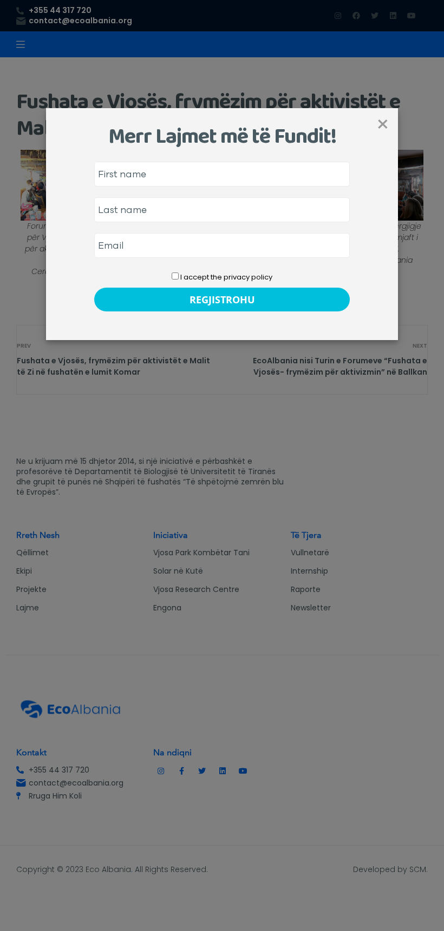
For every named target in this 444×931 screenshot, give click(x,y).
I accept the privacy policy (225, 277)
